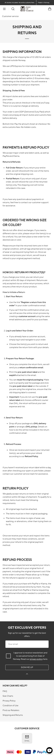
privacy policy (36, 659)
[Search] (13, 9)
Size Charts (8, 696)
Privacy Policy (9, 700)
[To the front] (33, 9)
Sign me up (27, 667)
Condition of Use (10, 705)
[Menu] (4, 9)
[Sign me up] (27, 674)
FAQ (5, 691)
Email (27, 741)
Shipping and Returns (13, 715)
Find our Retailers (11, 710)
